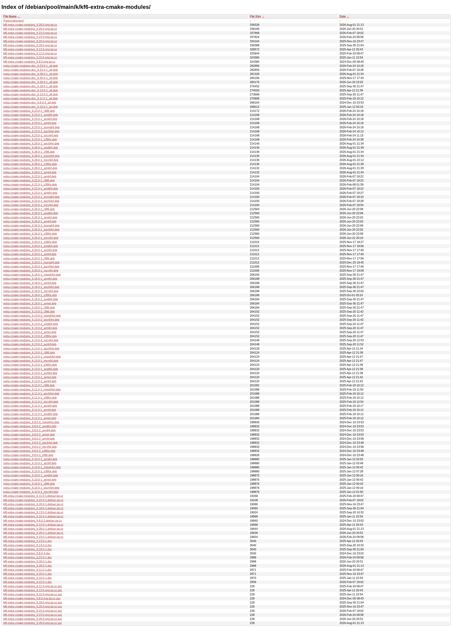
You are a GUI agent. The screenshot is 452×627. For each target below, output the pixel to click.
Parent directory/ (13, 20)
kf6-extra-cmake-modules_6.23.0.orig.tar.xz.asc (32, 614)
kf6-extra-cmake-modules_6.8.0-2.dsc (26, 553)
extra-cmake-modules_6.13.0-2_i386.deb (29, 311)
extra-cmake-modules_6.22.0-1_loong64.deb (31, 196)
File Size (255, 16)
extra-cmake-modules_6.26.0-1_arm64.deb (30, 217)
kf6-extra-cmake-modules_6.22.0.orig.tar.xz (30, 32)
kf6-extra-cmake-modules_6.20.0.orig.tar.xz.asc (32, 606)
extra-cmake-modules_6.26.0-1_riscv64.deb (30, 237)
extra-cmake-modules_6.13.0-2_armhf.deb (29, 344)
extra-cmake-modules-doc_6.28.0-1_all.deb (30, 73)
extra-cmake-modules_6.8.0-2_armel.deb (29, 434)
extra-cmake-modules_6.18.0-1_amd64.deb (30, 299)
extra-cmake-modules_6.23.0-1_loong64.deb (31, 127)
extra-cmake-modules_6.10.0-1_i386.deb (29, 483)
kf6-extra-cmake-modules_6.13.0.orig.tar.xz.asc (32, 590)
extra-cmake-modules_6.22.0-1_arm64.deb (30, 192)
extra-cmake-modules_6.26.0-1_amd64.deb (30, 213)
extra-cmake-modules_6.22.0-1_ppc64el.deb (31, 201)
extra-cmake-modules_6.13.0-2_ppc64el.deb (31, 319)
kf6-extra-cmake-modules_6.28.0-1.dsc (27, 565)
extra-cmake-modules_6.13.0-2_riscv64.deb (30, 340)
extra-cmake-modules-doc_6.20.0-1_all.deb (30, 78)
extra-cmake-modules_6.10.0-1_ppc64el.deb (31, 487)
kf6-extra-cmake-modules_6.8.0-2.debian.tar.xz (32, 520)
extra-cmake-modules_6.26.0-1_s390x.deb (30, 233)
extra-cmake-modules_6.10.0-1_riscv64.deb (30, 491)
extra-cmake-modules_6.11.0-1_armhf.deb (29, 409)
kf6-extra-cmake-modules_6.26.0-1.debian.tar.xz (33, 532)
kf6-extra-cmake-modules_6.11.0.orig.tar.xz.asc (32, 586)
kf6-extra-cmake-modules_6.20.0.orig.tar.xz (30, 41)
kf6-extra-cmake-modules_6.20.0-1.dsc (27, 573)
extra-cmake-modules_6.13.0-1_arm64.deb (30, 373)
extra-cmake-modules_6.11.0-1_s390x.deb (30, 397)
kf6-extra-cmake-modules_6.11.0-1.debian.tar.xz (33, 495)
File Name (10, 16)
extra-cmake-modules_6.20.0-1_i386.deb (29, 258)
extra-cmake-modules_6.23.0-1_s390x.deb (30, 139)
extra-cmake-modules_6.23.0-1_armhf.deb (29, 123)
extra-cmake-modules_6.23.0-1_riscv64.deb (30, 135)
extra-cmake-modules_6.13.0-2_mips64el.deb (32, 315)
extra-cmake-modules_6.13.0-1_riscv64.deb (30, 360)
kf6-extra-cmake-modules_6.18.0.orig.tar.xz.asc (32, 602)
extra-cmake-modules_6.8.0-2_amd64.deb (29, 426)
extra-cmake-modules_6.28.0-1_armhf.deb (29, 172)
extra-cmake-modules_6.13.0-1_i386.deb (29, 352)
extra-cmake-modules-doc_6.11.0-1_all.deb (30, 98)
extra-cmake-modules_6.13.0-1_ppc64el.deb (31, 348)
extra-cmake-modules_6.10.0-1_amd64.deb (30, 475)
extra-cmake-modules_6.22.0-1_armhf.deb (29, 176)
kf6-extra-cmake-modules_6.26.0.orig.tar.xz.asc (32, 618)
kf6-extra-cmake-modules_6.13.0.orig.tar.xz (30, 49)
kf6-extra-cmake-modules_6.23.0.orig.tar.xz (30, 37)
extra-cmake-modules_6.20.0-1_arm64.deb (30, 250)
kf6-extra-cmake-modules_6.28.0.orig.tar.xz (30, 24)
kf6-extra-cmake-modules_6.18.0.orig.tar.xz (30, 45)
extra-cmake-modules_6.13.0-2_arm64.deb (30, 328)
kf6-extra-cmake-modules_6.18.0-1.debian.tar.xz (33, 508)
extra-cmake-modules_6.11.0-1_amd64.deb (30, 414)
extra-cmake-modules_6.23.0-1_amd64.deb (30, 114)
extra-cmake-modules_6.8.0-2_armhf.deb (29, 438)
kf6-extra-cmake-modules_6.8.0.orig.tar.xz (29, 61)
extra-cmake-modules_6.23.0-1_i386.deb (29, 110)
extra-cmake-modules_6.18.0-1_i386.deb (29, 307)
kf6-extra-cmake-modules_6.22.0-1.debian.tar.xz (33, 500)
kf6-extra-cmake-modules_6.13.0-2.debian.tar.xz (33, 512)
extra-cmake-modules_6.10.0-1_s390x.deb (30, 471)
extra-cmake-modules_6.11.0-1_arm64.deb (30, 405)
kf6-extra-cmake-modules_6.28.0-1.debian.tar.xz (33, 528)
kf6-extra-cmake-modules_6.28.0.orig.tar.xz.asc (32, 623)
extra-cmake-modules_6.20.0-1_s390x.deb (30, 242)
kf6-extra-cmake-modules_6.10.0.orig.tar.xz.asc (32, 594)
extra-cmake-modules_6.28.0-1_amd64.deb (30, 147)
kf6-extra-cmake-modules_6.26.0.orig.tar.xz (30, 28)
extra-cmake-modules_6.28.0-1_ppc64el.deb (31, 143)
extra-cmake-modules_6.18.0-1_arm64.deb (30, 278)
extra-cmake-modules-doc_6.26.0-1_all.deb (30, 82)
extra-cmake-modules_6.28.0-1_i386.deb (29, 151)
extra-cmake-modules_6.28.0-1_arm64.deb (30, 168)
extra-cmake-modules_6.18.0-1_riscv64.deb (30, 291)
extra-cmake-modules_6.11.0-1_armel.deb (29, 418)
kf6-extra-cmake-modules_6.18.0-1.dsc (27, 549)
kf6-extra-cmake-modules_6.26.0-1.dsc (27, 561)
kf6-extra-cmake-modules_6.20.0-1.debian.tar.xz (33, 504)
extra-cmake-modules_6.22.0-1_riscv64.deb (30, 205)
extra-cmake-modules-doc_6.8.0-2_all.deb (29, 102)
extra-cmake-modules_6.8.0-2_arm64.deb (29, 430)
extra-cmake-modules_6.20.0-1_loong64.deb (31, 262)
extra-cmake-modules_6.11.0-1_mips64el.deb (32, 389)
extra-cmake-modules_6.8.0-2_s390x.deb (29, 450)
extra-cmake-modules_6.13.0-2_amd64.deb (30, 324)
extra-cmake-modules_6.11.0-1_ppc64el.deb (31, 393)
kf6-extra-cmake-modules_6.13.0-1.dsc (27, 541)
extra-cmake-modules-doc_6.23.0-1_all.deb (30, 65)
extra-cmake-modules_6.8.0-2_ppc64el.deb (30, 442)
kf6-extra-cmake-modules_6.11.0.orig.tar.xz (30, 53)
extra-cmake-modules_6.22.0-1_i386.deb (29, 180)
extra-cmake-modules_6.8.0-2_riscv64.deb (30, 446)
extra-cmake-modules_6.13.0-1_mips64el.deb (32, 356)
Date (343, 16)
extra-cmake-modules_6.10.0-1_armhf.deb (29, 463)
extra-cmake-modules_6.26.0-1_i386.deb (29, 209)
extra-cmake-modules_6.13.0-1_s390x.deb (30, 364)
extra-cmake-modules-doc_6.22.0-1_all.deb (30, 69)
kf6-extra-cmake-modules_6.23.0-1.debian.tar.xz (33, 536)
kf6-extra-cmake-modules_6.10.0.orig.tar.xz (30, 57)
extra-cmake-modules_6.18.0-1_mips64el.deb (32, 274)
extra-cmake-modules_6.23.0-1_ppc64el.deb (31, 131)
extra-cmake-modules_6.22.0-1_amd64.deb (30, 188)
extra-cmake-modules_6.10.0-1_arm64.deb (30, 459)
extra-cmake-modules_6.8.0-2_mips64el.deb (31, 422)
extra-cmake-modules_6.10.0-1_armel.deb (29, 479)
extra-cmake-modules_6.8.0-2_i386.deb (28, 455)
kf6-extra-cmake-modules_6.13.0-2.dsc (27, 545)
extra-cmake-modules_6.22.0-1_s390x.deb (30, 184)
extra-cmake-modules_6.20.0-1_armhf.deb (29, 254)
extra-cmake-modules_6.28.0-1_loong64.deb (31, 155)
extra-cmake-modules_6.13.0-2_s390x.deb (30, 336)
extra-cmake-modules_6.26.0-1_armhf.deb (29, 221)
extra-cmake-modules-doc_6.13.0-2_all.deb (30, 94)
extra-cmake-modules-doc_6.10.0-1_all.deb (30, 106)
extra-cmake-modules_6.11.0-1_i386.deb (29, 385)
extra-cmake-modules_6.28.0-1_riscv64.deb (30, 160)
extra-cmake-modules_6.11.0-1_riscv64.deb (30, 401)
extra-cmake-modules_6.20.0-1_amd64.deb (30, 246)
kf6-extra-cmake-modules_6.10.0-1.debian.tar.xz (33, 516)
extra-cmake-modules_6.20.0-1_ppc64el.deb (31, 266)
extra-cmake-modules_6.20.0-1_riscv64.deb (30, 270)
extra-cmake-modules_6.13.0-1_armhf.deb (29, 381)
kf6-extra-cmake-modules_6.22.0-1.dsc (27, 582)
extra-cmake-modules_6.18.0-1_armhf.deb (29, 283)
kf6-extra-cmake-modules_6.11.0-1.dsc (27, 569)
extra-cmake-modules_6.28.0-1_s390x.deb (30, 164)
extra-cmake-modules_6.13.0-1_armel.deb (29, 377)
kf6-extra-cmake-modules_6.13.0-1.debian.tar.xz (33, 524)
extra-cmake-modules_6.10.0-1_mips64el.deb (32, 467)
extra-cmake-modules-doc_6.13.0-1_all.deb (30, 90)
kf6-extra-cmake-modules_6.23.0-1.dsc (27, 557)
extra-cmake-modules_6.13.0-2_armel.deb (29, 332)
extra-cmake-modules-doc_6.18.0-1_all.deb (30, 86)
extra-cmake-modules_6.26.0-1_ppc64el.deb (31, 229)
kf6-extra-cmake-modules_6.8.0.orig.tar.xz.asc (32, 598)
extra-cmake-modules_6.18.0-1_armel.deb (29, 303)
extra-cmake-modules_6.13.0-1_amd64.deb (30, 369)
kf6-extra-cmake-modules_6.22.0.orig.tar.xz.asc (32, 610)
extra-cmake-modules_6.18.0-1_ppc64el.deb (31, 287)
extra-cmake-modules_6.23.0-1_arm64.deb (30, 119)
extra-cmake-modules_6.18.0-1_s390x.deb (30, 295)
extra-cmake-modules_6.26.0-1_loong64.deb (31, 225)
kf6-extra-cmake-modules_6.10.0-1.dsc (27, 577)
